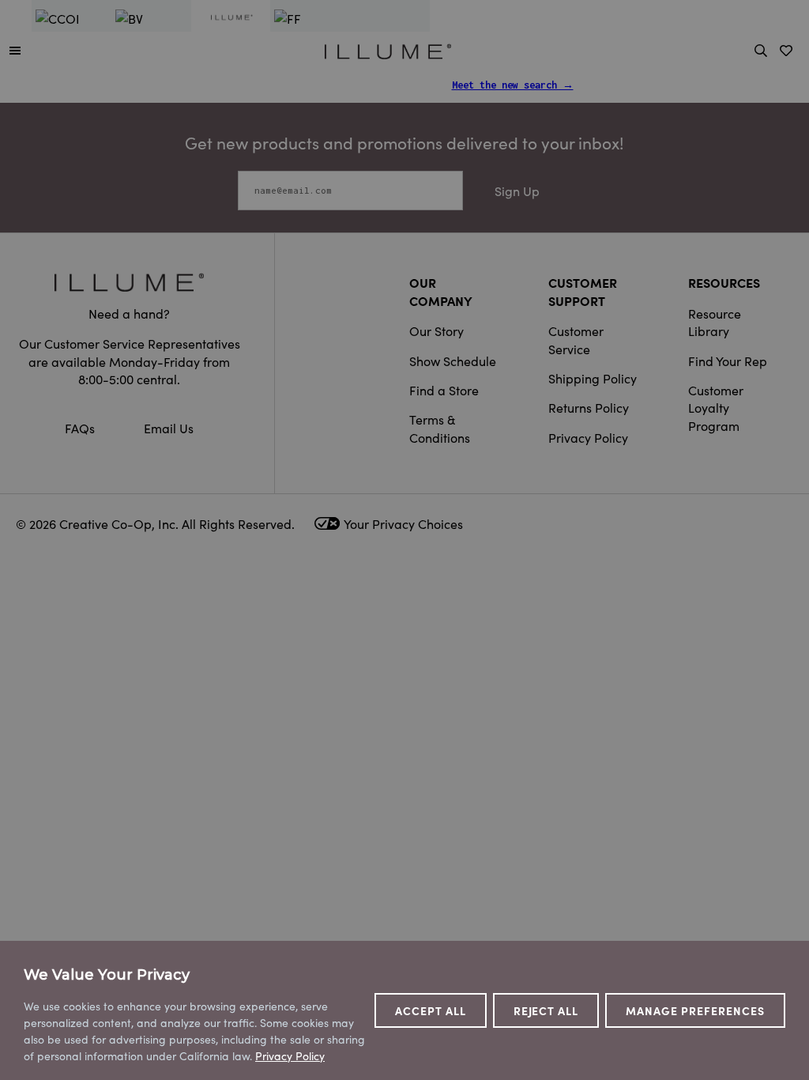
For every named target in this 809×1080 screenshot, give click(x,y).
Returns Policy (588, 407)
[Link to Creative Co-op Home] (129, 282)
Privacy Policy (588, 437)
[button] (15, 49)
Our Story (436, 330)
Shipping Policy (592, 378)
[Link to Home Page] (388, 49)
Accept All (430, 1010)
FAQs (81, 427)
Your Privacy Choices (403, 523)
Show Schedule (452, 360)
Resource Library (714, 321)
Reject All (546, 1010)
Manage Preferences (695, 1010)
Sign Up (517, 190)
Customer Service (576, 339)
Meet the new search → (513, 85)
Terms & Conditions (439, 427)
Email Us (169, 427)
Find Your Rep (727, 360)
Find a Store (444, 389)
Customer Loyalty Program (715, 407)
